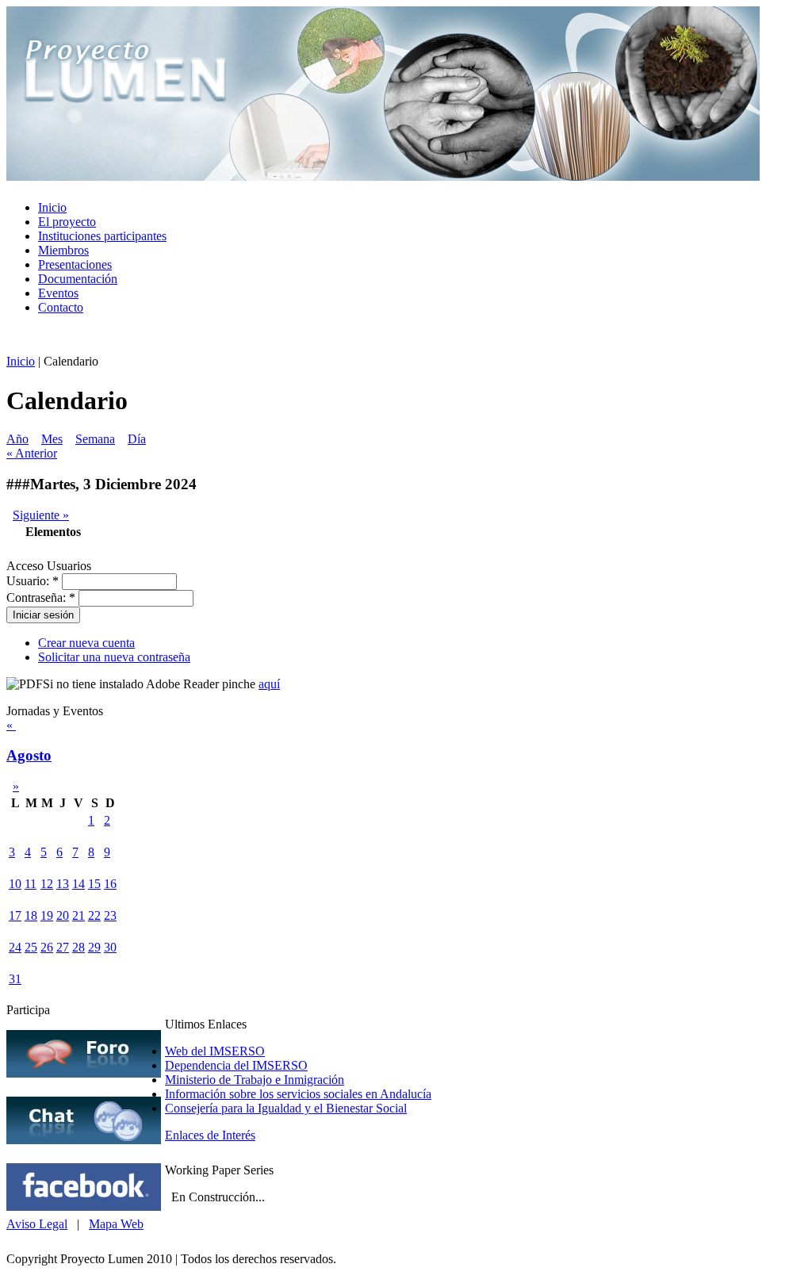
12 (46, 883)
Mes (52, 439)
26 (46, 947)
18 (31, 915)
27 (62, 947)
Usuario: (32, 581)
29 (94, 947)
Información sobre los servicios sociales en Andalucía (298, 1094)
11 (30, 883)
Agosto (29, 755)
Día (137, 439)
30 (110, 947)
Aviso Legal (36, 1224)
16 (110, 883)
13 (62, 883)
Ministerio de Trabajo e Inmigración (254, 1079)
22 (94, 915)
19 (46, 915)
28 (78, 947)
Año (17, 439)
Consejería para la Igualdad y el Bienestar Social (286, 1108)
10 (15, 883)
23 (110, 915)
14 (78, 883)
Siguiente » (41, 515)
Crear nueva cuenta (86, 642)
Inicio (20, 361)
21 (78, 915)
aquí (269, 684)
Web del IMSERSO (215, 1051)
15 (94, 883)
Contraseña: (40, 597)
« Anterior (31, 453)
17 (15, 915)
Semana (95, 439)
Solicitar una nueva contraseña (114, 657)
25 (31, 947)
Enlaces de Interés (210, 1135)
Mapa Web (116, 1224)
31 (15, 979)
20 (62, 915)
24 (15, 947)
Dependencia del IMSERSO (236, 1065)
